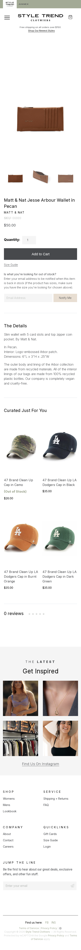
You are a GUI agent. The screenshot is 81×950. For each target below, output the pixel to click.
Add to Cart (41, 254)
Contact (8, 840)
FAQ (46, 805)
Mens (6, 805)
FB (47, 923)
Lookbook (10, 811)
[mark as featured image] (15, 171)
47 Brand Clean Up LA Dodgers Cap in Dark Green (59, 576)
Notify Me (65, 298)
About (7, 834)
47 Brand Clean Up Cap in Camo (18, 485)
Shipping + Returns (55, 798)
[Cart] (73, 17)
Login (47, 846)
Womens (9, 798)
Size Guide (11, 264)
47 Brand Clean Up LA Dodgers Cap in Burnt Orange (21, 576)
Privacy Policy (49, 928)
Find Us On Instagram (40, 764)
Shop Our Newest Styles (41, 30)
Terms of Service (29, 928)
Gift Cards (50, 834)
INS (54, 923)
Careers (8, 846)
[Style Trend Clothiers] (40, 17)
